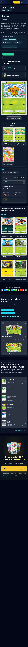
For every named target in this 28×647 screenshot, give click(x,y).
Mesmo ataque (17, 42)
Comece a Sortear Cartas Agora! (15, 469)
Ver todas (3, 214)
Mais (14, 46)
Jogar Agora (16, 2)
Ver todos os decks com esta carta (10, 316)
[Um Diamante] (5, 200)
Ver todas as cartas (20, 430)
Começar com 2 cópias (7, 313)
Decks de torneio (7, 46)
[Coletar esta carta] (8, 54)
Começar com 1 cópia (7, 309)
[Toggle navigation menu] (25, 2)
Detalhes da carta (7, 42)
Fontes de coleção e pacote (9, 39)
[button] (22, 2)
